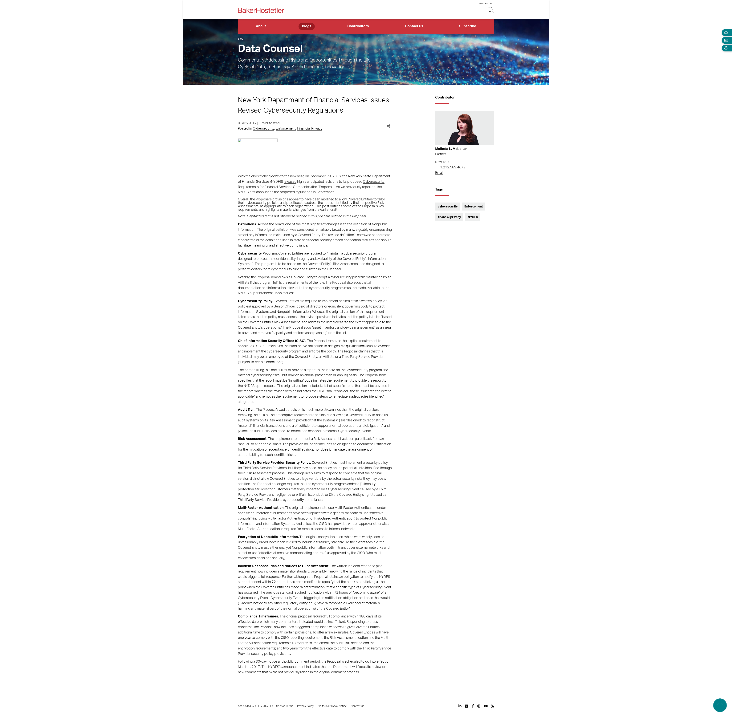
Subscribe (467, 26)
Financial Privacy (309, 128)
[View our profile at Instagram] (478, 706)
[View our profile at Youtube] (486, 706)
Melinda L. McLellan (451, 149)
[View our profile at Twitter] (466, 706)
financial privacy (449, 217)
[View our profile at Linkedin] (460, 706)
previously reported (360, 187)
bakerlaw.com (486, 3)
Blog (240, 39)
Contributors (358, 26)
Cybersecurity (263, 128)
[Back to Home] (261, 10)
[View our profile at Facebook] (473, 706)
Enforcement (286, 128)
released (290, 181)
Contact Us (414, 26)
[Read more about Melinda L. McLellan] (464, 128)
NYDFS (473, 217)
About (261, 26)
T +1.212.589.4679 (450, 167)
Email (439, 173)
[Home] (725, 32)
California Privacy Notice (332, 706)
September (325, 192)
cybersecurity (448, 206)
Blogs (306, 26)
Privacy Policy (305, 706)
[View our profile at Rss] (492, 706)
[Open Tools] (725, 48)
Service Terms (284, 706)
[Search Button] (491, 10)
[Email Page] (725, 40)
